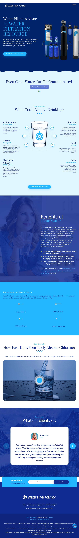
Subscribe (61, 482)
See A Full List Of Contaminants (39, 186)
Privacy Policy (33, 519)
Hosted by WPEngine (43, 519)
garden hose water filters (53, 271)
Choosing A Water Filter (47, 508)
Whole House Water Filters (33, 508)
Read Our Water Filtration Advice (15, 54)
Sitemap (51, 517)
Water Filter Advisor (31, 517)
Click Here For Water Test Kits (39, 87)
